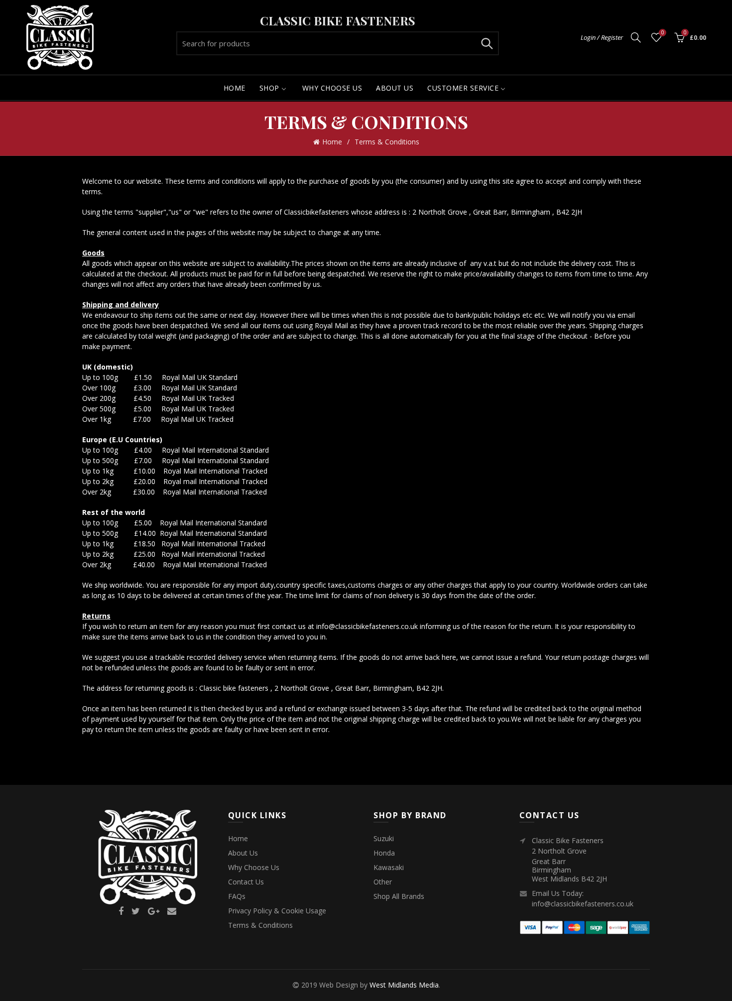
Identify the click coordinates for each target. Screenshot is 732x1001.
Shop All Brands (398, 896)
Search (486, 43)
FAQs (236, 896)
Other (382, 881)
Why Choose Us (253, 867)
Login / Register (602, 37)
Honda (384, 853)
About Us (243, 853)
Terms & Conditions (260, 925)
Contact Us (246, 881)
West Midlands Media (404, 985)
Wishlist (662, 33)
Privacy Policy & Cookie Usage (277, 910)
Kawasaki (388, 867)
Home (332, 141)
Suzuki (383, 838)
